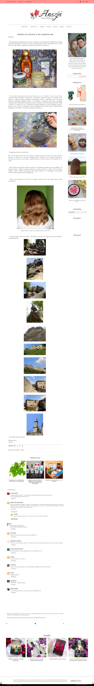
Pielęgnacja (33, 26)
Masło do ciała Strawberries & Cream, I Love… (77, 201)
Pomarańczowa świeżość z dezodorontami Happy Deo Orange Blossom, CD (77, 129)
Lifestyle (69, 26)
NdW (23, 449)
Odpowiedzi (14, 511)
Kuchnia (55, 26)
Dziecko (62, 26)
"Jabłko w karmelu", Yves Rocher (77, 153)
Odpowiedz (13, 498)
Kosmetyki (25, 26)
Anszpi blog (14, 684)
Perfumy (42, 26)
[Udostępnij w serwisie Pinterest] (22, 446)
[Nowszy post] (6, 623)
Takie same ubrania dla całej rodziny (77, 104)
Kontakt (20, 1)
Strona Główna (11, 1)
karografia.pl (84, 684)
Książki (49, 26)
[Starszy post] (63, 623)
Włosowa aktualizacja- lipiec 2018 (77, 177)
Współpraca (29, 1)
